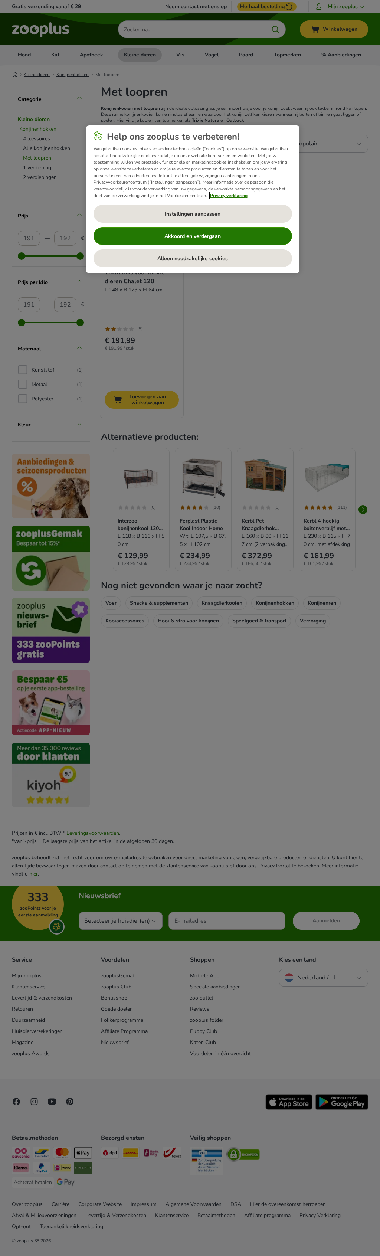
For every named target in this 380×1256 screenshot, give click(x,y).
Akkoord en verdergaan (192, 236)
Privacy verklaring (229, 196)
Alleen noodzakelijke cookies (192, 258)
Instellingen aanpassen (192, 213)
